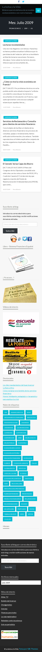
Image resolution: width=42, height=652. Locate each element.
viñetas (30, 514)
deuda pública (9, 443)
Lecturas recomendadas (14, 45)
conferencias (9, 438)
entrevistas (28, 458)
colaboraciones (23, 427)
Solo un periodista (8, 624)
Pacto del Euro (17, 483)
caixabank (25, 422)
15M (5, 412)
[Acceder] (25, 239)
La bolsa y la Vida (11, 6)
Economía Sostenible (12, 453)
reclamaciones (30, 499)
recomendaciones (10, 504)
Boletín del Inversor (8, 601)
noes (6, 483)
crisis (20, 438)
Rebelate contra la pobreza (11, 620)
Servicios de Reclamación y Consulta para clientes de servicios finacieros (19, 122)
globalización (9, 468)
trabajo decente (10, 514)
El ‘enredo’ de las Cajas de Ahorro (18, 164)
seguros (24, 504)
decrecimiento (30, 438)
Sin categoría (9, 509)
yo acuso (7, 519)
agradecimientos (17, 412)
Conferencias (21, 432)
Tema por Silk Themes (28, 649)
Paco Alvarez (17, 67)
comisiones (8, 432)
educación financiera (12, 458)
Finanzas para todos (8, 613)
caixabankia (8, 427)
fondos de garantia (21, 463)
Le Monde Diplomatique (12, 478)
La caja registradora (8, 617)
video (22, 514)
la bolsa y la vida (10, 473)
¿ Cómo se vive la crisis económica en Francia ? (19, 83)
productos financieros (12, 499)
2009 (25, 28)
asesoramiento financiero (13, 417)
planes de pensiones (11, 494)
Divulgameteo (6, 605)
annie (29, 412)
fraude (34, 463)
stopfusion (22, 509)
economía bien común (12, 448)
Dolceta (4, 609)
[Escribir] (19, 239)
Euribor (7, 463)
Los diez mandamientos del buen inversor (18, 385)
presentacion (27, 494)
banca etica (31, 417)
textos (31, 509)
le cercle (23, 473)
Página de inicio (15, 28)
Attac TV (4, 597)
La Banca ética (8, 388)
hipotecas (22, 468)
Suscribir (8, 567)
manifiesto (29, 478)
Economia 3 (22, 443)
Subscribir (10, 231)
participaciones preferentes (14, 488)
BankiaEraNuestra (11, 422)
